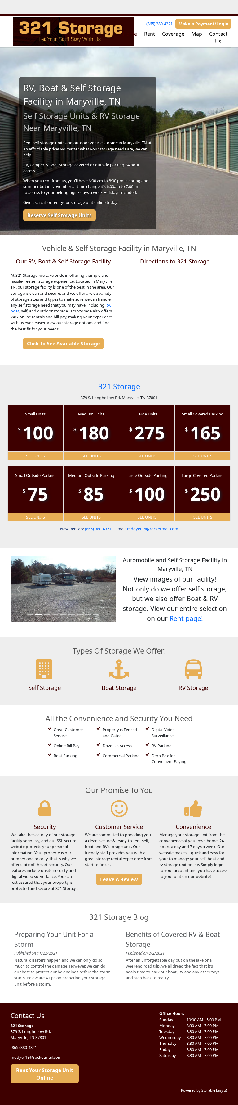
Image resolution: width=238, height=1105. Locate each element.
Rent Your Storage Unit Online (44, 1074)
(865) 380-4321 (159, 23)
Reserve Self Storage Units (59, 215)
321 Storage (119, 386)
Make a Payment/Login (203, 24)
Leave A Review (119, 879)
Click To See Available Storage (63, 343)
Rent (149, 33)
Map (197, 33)
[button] (18, 589)
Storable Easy (212, 1090)
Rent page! (186, 618)
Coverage (173, 33)
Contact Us (218, 37)
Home (130, 33)
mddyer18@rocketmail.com (152, 529)
